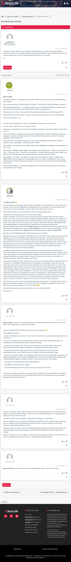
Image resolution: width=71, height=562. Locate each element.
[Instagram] (11, 516)
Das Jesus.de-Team (31, 527)
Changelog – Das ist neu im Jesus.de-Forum (33, 519)
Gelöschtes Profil (10, 316)
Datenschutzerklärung (50, 549)
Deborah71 (10, 90)
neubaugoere (10, 195)
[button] (67, 3)
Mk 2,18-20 (34, 228)
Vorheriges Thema (47, 492)
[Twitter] (17, 516)
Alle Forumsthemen (12, 492)
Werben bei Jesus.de (31, 532)
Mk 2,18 (62, 222)
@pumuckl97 (7, 97)
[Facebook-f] (5, 516)
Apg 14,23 (57, 230)
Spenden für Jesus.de (31, 530)
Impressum (17, 549)
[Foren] (2, 16)
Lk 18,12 (57, 222)
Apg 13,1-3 (27, 230)
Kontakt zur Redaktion (32, 525)
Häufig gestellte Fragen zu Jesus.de (33, 522)
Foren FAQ (28, 514)
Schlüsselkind (10, 42)
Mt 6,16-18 (29, 226)
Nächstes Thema (61, 492)
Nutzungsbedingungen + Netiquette (32, 517)
